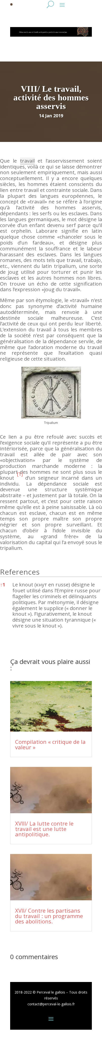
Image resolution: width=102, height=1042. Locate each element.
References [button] (20, 572)
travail (27, 160)
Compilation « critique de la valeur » (50, 744)
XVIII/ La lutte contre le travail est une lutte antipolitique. (44, 829)
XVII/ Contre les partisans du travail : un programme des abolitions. (49, 916)
